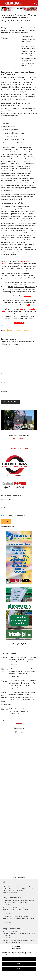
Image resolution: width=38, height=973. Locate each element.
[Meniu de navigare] (35, 3)
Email (3, 383)
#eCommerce (19, 287)
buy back (18, 330)
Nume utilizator (6, 499)
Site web (4, 391)
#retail (14, 284)
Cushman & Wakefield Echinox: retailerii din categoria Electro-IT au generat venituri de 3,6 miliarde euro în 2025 (18, 909)
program (26, 330)
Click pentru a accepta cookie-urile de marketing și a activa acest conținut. (19, 420)
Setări (19, 969)
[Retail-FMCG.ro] (12, 3)
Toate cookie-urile (19, 959)
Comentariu (6, 350)
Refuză (19, 964)
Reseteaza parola (7, 526)
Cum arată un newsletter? (19, 449)
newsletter (27, 296)
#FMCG (10, 287)
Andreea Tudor (8, 23)
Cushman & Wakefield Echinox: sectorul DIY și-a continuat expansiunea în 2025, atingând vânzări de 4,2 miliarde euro (19, 933)
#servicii (6, 289)
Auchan (16, 233)
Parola (3, 508)
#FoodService (30, 287)
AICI (28, 305)
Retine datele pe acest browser (13, 516)
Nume (3, 374)
